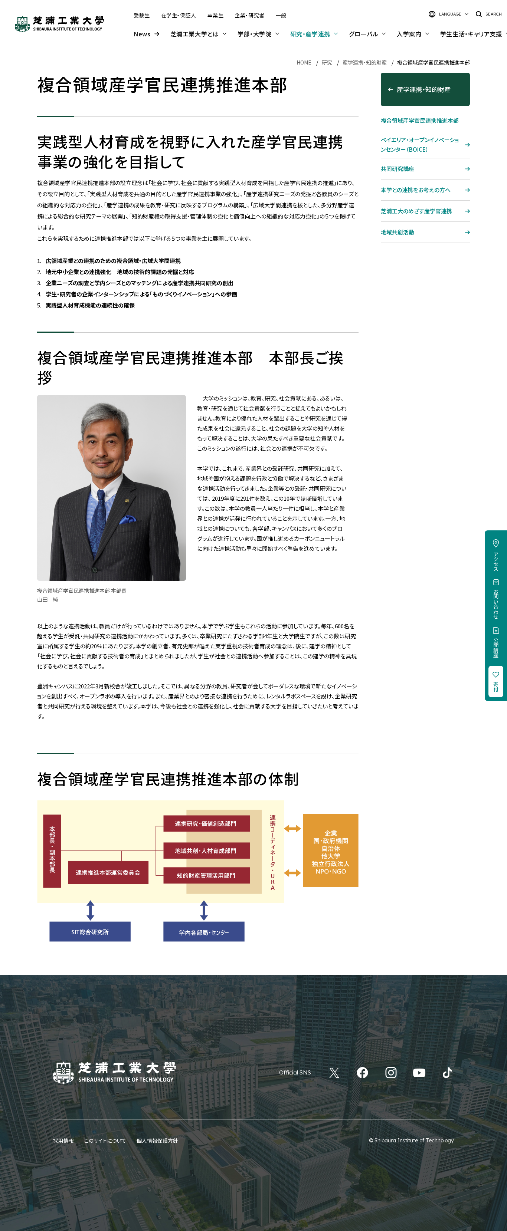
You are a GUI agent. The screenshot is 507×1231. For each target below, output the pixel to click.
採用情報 (63, 1140)
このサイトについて (105, 1140)
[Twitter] (334, 1072)
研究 (327, 62)
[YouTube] (419, 1072)
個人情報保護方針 (157, 1140)
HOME (304, 62)
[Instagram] (391, 1072)
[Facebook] (362, 1072)
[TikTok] (447, 1072)
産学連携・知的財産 (365, 62)
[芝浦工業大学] (59, 24)
